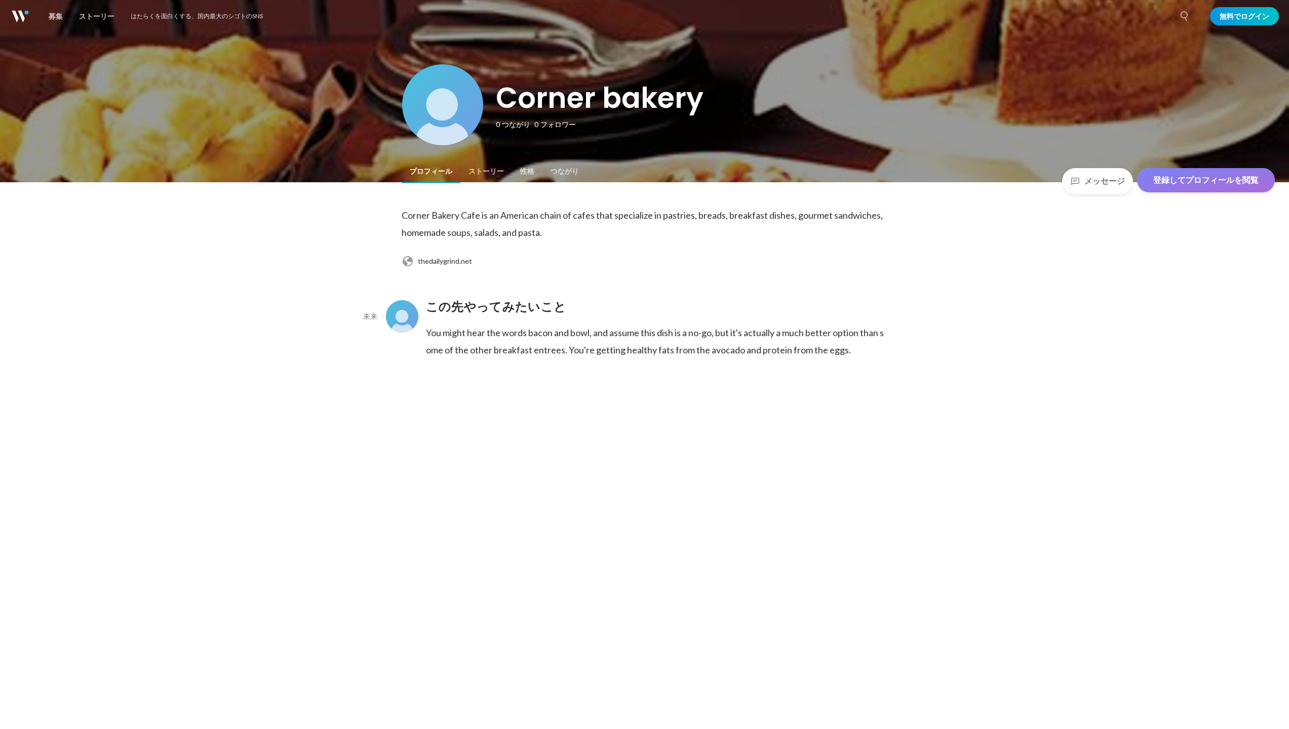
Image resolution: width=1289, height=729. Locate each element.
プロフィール (431, 171)
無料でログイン (1244, 16)
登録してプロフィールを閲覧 (1206, 180)
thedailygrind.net (445, 261)
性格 (527, 171)
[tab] (431, 171)
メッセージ (1104, 181)
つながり (565, 171)
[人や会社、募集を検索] (1185, 16)
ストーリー (486, 171)
